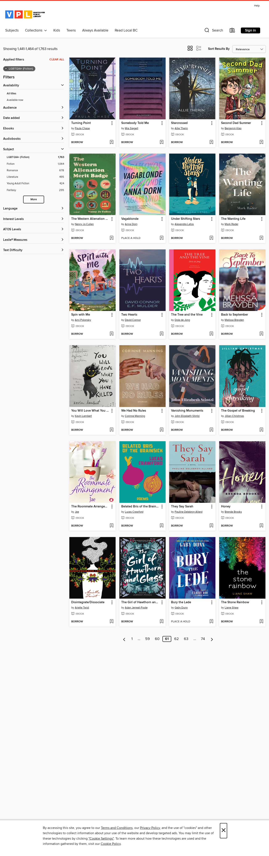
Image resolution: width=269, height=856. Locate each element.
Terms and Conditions (117, 828)
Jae (77, 512)
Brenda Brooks (233, 512)
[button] (213, 31)
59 (147, 639)
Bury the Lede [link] (181, 602)
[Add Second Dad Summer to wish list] (261, 142)
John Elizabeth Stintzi (187, 416)
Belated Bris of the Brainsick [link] (140, 506)
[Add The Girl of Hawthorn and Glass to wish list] (161, 621)
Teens (71, 30)
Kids (56, 30)
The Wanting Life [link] (233, 219)
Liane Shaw (232, 607)
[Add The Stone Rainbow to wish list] (261, 621)
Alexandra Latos (184, 224)
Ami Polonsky (83, 320)
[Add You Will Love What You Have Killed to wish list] (111, 430)
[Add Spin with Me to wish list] (111, 334)
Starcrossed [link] (179, 123)
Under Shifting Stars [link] (185, 219)
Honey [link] (226, 506)
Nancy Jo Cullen (84, 224)
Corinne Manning (135, 416)
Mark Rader (231, 224)
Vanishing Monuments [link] (187, 411)
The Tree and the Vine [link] (187, 315)
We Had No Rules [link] (133, 411)
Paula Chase (82, 128)
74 (203, 639)
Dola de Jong (182, 320)
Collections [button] (34, 30)
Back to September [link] (234, 315)
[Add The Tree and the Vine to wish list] (211, 334)
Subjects (12, 30)
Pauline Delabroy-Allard (188, 512)
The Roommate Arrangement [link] (90, 506)
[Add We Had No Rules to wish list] (161, 430)
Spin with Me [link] (80, 315)
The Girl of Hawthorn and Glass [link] (140, 602)
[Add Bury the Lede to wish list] (211, 621)
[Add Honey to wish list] (261, 526)
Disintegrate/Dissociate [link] (87, 602)
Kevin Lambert (83, 416)
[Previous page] (124, 638)
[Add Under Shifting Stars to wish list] (211, 238)
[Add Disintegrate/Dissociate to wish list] (111, 621)
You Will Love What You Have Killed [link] (90, 411)
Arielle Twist (82, 607)
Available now (15, 100)
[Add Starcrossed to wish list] (211, 142)
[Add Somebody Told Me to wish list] (161, 142)
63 (186, 639)
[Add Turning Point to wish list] (111, 142)
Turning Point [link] (81, 123)
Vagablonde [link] (129, 219)
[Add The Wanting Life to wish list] (261, 238)
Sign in (250, 30)
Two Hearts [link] (129, 315)
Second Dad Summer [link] (236, 123)
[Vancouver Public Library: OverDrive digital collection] (25, 14)
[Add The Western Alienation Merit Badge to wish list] (111, 238)
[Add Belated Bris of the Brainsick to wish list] (161, 526)
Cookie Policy (111, 844)
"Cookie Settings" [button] (101, 838)
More (33, 199)
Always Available (95, 30)
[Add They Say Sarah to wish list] (211, 526)
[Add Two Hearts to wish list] (161, 334)
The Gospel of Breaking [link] (238, 411)
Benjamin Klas (233, 128)
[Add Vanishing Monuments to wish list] (211, 430)
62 (176, 639)
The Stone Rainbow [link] (235, 602)
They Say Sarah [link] (182, 506)
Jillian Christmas (234, 416)
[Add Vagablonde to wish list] (161, 238)
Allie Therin (181, 128)
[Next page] (212, 638)
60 (157, 639)
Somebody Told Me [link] (135, 123)
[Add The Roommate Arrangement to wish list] (111, 526)
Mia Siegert (131, 128)
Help (257, 5)
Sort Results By (219, 49)
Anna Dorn (131, 224)
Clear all (56, 59)
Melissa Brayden (234, 320)
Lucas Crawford (134, 512)
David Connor (133, 320)
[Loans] (232, 31)
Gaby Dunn (181, 607)
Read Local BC (126, 30)
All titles (11, 93)
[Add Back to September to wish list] (261, 334)
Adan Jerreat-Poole (136, 607)
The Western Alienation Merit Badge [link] (90, 219)
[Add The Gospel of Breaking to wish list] (261, 430)
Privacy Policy (150, 828)
